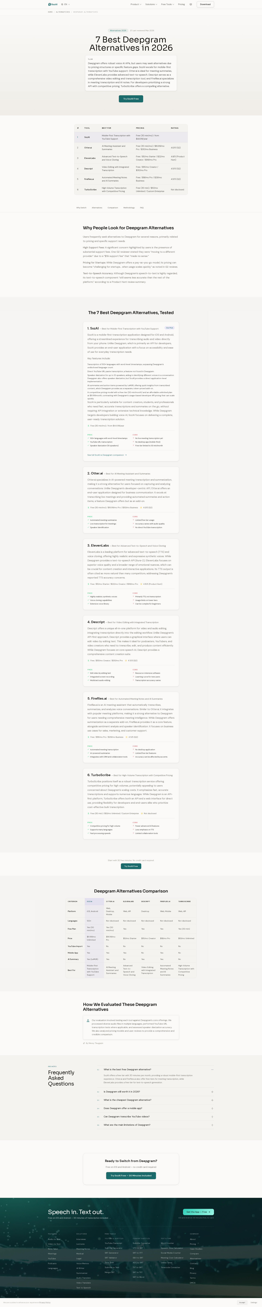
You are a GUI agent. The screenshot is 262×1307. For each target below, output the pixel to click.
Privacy (193, 1273)
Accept (242, 1302)
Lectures (80, 1244)
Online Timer (166, 1262)
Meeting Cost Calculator (172, 1257)
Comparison (113, 208)
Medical (80, 1253)
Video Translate (83, 1283)
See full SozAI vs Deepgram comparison (105, 455)
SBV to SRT (138, 1257)
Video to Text (54, 1244)
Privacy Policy (44, 1302)
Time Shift (109, 1262)
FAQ (142, 208)
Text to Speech (83, 1287)
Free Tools (166, 4)
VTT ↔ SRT (138, 1248)
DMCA (193, 1283)
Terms (193, 1278)
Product (135, 4)
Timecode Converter (170, 1267)
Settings (254, 1302)
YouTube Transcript (113, 1243)
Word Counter (167, 1243)
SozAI (87, 137)
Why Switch (81, 208)
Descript (88, 168)
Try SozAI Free (131, 98)
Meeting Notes (83, 1249)
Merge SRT (109, 1272)
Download (205, 4)
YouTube (52, 1258)
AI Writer (80, 1268)
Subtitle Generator (114, 1248)
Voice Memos (82, 1263)
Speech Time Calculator (172, 1248)
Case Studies (196, 1249)
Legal (78, 1258)
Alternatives (63, 12)
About (193, 1239)
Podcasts (52, 1263)
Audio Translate (83, 1278)
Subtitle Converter (141, 1243)
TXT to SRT (137, 1267)
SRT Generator (111, 1253)
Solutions (150, 4)
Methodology (129, 208)
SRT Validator (111, 1257)
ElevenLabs (90, 158)
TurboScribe (90, 189)
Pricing (181, 4)
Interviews (81, 1239)
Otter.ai (88, 147)
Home (50, 12)
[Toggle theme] (191, 4)
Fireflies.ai (89, 179)
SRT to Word (138, 1277)
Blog (192, 1268)
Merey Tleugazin (96, 1043)
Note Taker (53, 1249)
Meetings (52, 1253)
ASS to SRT (138, 1262)
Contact (194, 1263)
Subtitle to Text (112, 1267)
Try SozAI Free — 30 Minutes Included (131, 1175)
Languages (53, 1268)
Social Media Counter (171, 1253)
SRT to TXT (137, 1272)
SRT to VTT (137, 1253)
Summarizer (81, 1273)
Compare (194, 1253)
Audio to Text (54, 1239)
